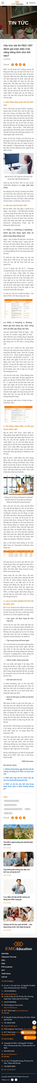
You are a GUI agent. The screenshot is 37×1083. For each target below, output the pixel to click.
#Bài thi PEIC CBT (10, 805)
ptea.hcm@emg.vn (10, 1007)
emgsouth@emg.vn (10, 994)
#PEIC (28, 809)
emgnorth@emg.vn (10, 1026)
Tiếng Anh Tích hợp (8, 957)
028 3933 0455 (9, 1051)
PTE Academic (6, 967)
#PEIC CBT (8, 813)
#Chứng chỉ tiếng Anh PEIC (13, 809)
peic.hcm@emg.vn (10, 1054)
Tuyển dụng (5, 973)
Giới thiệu (5, 953)
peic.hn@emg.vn (10, 1069)
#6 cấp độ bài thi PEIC (12, 801)
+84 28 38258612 (10, 991)
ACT (3, 970)
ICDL (3, 960)
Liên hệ (4, 977)
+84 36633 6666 (9, 1023)
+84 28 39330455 (10, 1002)
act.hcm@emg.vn (22, 1010)
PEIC (3, 963)
